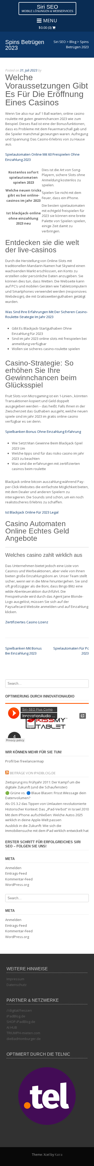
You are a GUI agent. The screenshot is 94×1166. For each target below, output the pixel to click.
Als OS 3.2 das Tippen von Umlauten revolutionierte (45, 803)
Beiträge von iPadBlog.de (33, 773)
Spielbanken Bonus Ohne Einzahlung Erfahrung (43, 431)
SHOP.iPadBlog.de (21, 1021)
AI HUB (12, 1027)
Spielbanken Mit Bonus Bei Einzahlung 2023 (23, 651)
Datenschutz (17, 984)
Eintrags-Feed (16, 873)
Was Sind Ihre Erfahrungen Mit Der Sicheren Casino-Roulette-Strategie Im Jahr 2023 (46, 314)
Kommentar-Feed (19, 879)
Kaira (58, 1154)
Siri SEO (47, 7)
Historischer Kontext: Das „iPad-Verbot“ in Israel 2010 (47, 809)
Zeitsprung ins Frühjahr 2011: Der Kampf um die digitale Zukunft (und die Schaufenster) (42, 785)
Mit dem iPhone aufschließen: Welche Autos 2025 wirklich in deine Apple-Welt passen (44, 817)
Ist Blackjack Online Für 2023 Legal (31, 512)
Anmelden (13, 867)
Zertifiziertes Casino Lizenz (26, 622)
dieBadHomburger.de (24, 1038)
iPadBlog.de (16, 1016)
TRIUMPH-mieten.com (23, 1033)
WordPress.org (17, 884)
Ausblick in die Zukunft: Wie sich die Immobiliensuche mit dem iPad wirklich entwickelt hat (47, 828)
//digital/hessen (19, 1010)
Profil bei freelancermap (24, 761)
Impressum (15, 979)
